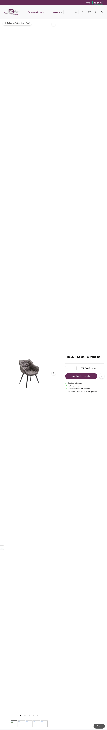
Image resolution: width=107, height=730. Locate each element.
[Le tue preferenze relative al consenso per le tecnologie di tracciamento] (2, 548)
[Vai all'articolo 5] (37, 715)
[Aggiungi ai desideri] (101, 376)
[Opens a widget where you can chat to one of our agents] (99, 726)
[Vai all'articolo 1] (21, 715)
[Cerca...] (70, 12)
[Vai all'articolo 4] (33, 715)
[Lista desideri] (89, 12)
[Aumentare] (74, 368)
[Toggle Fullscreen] (54, 24)
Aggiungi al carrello (81, 376)
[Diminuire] (67, 368)
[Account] (83, 12)
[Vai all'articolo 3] (29, 715)
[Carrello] (101, 12)
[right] (61, 12)
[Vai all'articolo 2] (25, 715)
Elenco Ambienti (35, 12)
